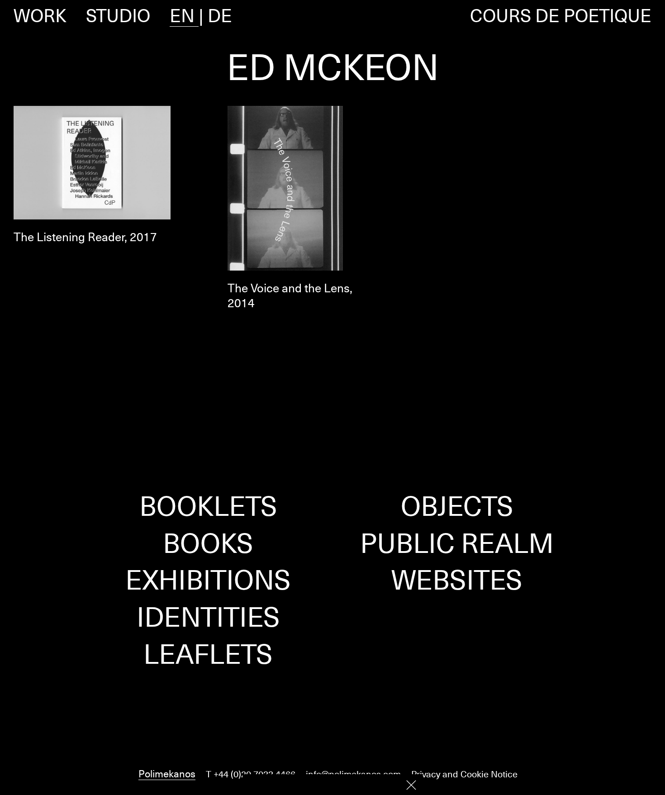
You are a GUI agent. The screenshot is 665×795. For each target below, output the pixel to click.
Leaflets (208, 653)
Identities (208, 616)
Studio (118, 15)
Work (40, 15)
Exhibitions (208, 579)
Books (208, 542)
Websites (456, 579)
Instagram (332, 735)
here (386, 784)
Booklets (208, 505)
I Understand (411, 785)
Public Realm (457, 542)
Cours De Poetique (560, 15)
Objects (457, 505)
